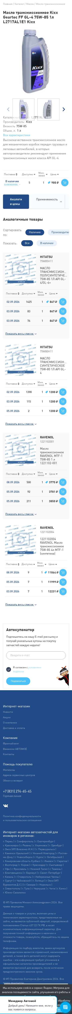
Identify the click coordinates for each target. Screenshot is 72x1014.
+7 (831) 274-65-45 (17, 791)
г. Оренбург (55, 845)
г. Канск (61, 888)
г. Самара (29, 884)
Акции (7, 717)
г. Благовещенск (12, 872)
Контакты (8, 754)
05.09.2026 (13, 411)
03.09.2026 (13, 311)
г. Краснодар (38, 864)
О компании (10, 722)
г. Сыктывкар (54, 864)
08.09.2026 (13, 482)
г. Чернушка (38, 888)
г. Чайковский (23, 880)
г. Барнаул (30, 872)
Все (27, 243)
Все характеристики (16, 135)
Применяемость (47, 199)
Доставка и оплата (14, 727)
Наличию (35, 232)
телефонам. (10, 941)
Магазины (9, 769)
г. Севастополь (11, 888)
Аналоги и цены (16, 202)
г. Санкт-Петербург (49, 872)
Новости (8, 711)
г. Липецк (38, 880)
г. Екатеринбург (44, 841)
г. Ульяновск (40, 845)
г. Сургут (8, 880)
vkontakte (5, 805)
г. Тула (26, 888)
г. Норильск (44, 884)
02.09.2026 (13, 301)
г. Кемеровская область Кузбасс (21, 861)
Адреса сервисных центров (19, 775)
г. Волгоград (10, 864)
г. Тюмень (55, 868)
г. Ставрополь (23, 876)
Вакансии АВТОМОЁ (15, 748)
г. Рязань (26, 845)
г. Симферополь (24, 841)
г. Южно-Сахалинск (14, 892)
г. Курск (38, 857)
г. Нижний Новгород (42, 853)
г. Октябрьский (53, 857)
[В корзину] (64, 182)
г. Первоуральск (45, 849)
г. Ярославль (19, 868)
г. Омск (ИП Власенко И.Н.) (18, 849)
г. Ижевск (47, 861)
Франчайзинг (11, 743)
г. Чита (51, 888)
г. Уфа (6, 868)
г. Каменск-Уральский (16, 853)
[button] (63, 109)
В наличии (46, 243)
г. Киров (24, 864)
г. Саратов (61, 861)
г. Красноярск (11, 845)
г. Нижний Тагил (38, 868)
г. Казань (8, 876)
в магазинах (11, 184)
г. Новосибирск (23, 857)
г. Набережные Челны (46, 876)
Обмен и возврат (13, 780)
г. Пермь (8, 841)
